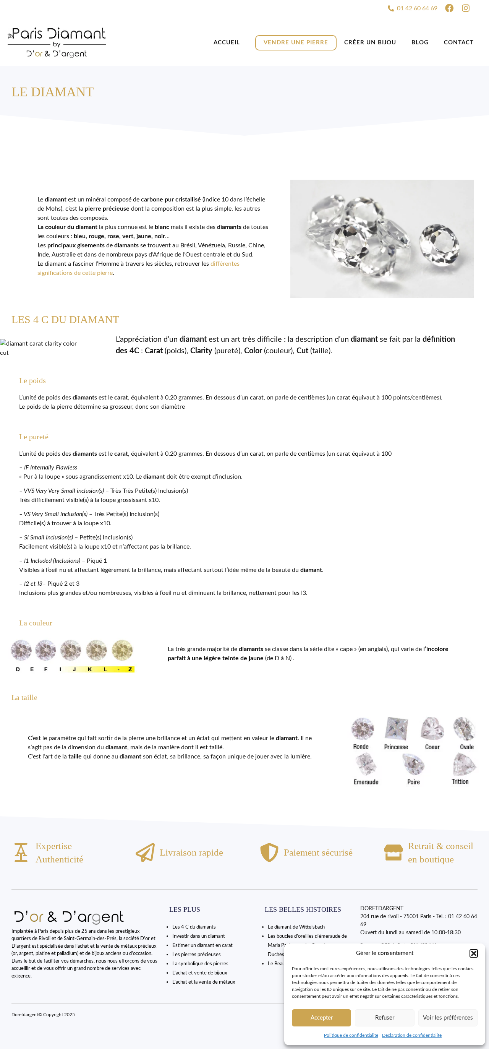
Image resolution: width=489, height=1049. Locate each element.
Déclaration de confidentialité (412, 1035)
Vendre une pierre (296, 42)
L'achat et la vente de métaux (203, 982)
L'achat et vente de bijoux (199, 973)
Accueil (227, 42)
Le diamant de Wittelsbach (296, 927)
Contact (459, 42)
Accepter (322, 1018)
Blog (420, 42)
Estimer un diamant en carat (202, 945)
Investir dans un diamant (198, 936)
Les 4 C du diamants (194, 927)
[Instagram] (466, 8)
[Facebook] (449, 8)
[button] (474, 953)
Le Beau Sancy (283, 963)
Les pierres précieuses (196, 954)
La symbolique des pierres (200, 963)
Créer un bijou (370, 42)
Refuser (384, 1018)
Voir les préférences (448, 1018)
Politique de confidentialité (351, 1035)
